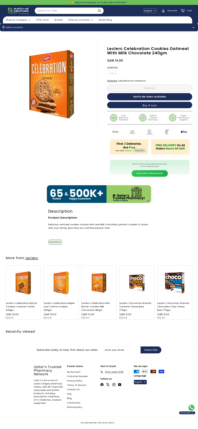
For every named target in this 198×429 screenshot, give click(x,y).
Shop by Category (17, 19)
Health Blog (105, 19)
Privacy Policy (74, 380)
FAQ (69, 394)
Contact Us (73, 389)
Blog (69, 398)
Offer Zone (42, 19)
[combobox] (69, 11)
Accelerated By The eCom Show (97, 422)
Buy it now (150, 105)
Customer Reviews (77, 376)
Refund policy (74, 407)
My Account (73, 371)
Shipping (112, 80)
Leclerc (31, 258)
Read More (55, 242)
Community (73, 402)
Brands (59, 19)
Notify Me (35, 266)
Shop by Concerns (79, 19)
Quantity (112, 67)
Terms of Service (76, 385)
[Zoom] (51, 84)
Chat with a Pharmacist (150, 173)
